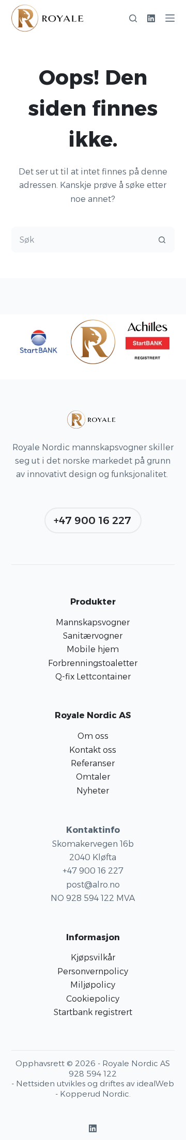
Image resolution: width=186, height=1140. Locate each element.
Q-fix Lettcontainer (93, 677)
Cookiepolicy (92, 999)
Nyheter (92, 791)
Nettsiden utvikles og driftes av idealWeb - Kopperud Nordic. (95, 1089)
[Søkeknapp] (161, 239)
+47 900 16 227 (92, 520)
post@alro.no (93, 885)
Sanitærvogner (92, 636)
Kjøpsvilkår (93, 957)
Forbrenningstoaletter (92, 663)
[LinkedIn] (151, 18)
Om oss (93, 736)
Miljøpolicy (92, 985)
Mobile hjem (93, 649)
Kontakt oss (92, 750)
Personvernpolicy (92, 971)
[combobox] (81, 239)
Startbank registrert (93, 1012)
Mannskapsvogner (93, 622)
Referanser (93, 763)
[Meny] (170, 18)
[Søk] (133, 18)
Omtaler (93, 777)
